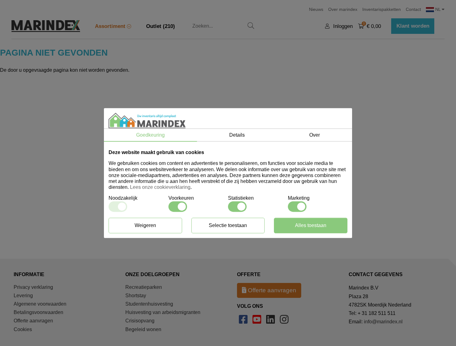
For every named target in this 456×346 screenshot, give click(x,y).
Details (237, 135)
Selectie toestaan (228, 225)
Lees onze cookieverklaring (160, 187)
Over (314, 135)
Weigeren (145, 225)
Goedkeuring (150, 135)
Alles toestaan (310, 225)
